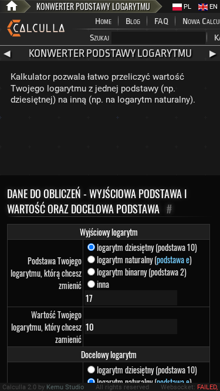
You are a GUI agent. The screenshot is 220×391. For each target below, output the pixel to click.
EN (213, 7)
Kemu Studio (65, 387)
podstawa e (173, 259)
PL (186, 7)
